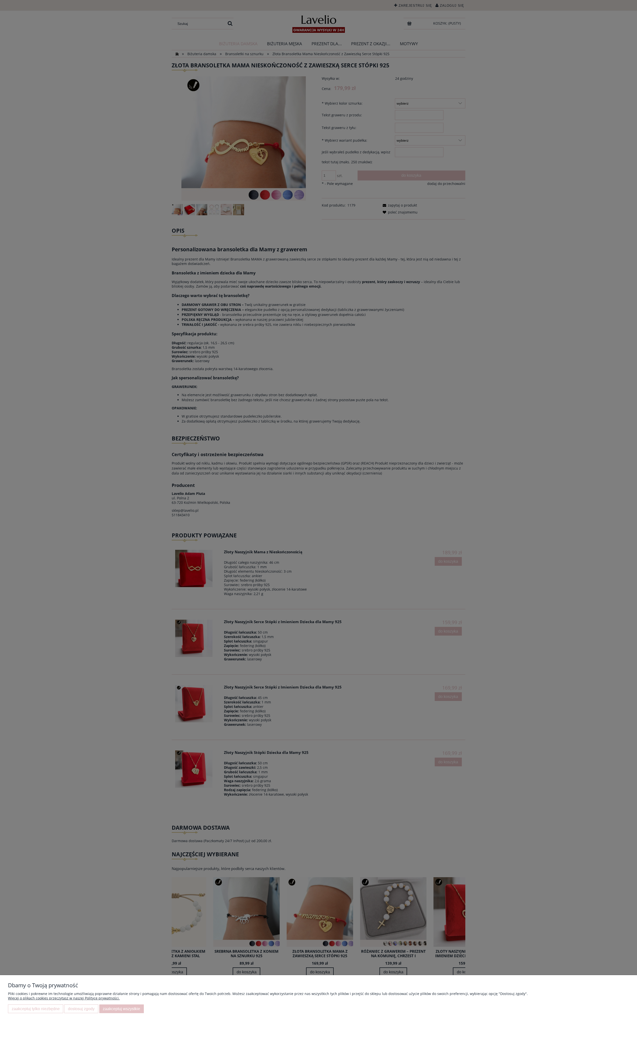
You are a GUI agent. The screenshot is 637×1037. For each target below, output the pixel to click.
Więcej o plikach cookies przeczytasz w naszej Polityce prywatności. (64, 998)
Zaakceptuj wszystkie (121, 1008)
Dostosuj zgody (81, 1008)
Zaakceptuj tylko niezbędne (36, 1008)
